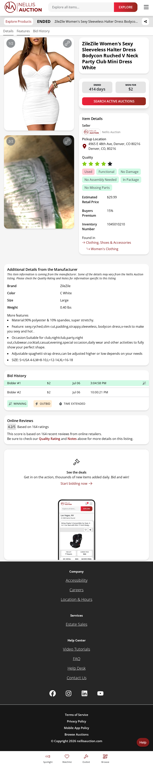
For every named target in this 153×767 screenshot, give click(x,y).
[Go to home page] (23, 7)
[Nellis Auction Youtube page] (100, 693)
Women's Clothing (104, 249)
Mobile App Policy (76, 728)
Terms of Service (76, 715)
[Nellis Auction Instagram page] (68, 693)
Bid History (41, 31)
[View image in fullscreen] (67, 43)
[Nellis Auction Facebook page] (52, 693)
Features (23, 31)
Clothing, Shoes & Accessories (108, 242)
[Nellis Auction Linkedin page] (84, 693)
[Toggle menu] (146, 7)
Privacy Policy (76, 721)
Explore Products (18, 21)
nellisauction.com (89, 741)
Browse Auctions (76, 734)
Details (8, 31)
